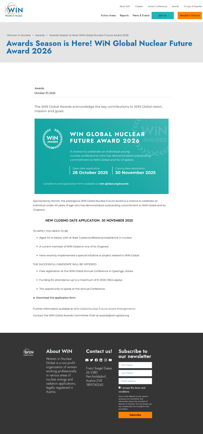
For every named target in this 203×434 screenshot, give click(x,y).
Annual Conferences (157, 6)
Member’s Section (190, 15)
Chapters (139, 6)
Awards (175, 6)
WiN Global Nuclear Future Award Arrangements (104, 308)
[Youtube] (110, 360)
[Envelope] (87, 360)
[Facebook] (96, 360)
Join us (162, 15)
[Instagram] (105, 360)
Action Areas (108, 15)
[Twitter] (91, 360)
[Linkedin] (101, 360)
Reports (124, 15)
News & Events (141, 15)
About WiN (125, 6)
